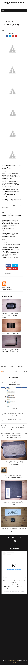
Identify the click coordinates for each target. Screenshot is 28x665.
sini (17, 257)
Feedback (14, 409)
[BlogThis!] (7, 273)
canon (13, 272)
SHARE (8, 265)
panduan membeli (10, 230)
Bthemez (14, 662)
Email (3, 239)
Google (14, 382)
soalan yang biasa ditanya (12, 222)
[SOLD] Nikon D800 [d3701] (14, 475)
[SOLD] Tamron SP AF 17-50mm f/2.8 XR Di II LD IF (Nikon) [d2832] (11, 315)
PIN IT (15, 268)
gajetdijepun (9, 251)
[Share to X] (8, 273)
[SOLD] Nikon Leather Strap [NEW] (14, 502)
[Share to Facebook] (9, 273)
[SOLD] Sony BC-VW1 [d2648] (10, 333)
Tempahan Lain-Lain (14, 420)
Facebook (4, 238)
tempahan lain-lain (7, 255)
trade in (7, 246)
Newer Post (3, 366)
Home (11, 366)
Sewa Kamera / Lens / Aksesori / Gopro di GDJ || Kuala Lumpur (14, 434)
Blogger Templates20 (13, 660)
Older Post (20, 366)
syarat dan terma (10, 228)
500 (3, 30)
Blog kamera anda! (14, 2)
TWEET (15, 265)
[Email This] (5, 273)
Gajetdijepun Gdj (15, 591)
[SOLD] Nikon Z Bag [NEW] (14, 462)
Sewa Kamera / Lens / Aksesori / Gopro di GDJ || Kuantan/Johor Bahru (14, 426)
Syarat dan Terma (6, 168)
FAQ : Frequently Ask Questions (14, 413)
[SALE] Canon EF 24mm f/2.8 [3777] (14, 529)
